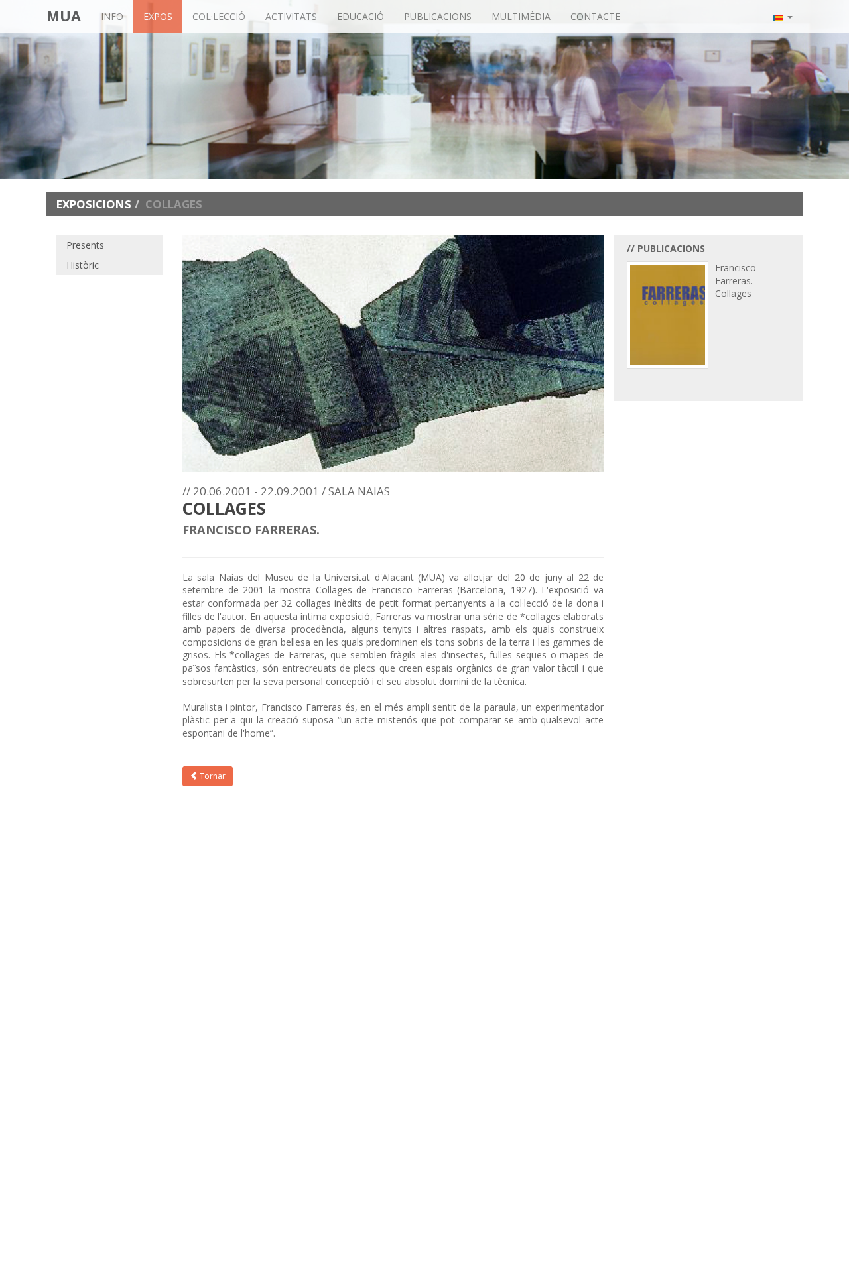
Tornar (212, 776)
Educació (360, 16)
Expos (157, 16)
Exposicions (93, 204)
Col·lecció (218, 16)
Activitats (291, 16)
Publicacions (438, 16)
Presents (85, 245)
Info (112, 16)
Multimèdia (521, 16)
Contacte (595, 16)
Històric (82, 265)
